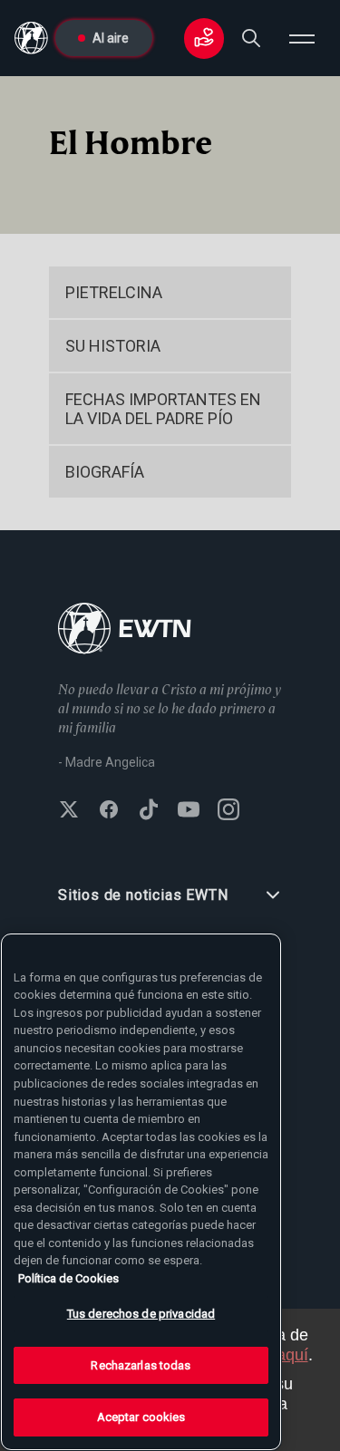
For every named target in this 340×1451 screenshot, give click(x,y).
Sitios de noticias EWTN (143, 895)
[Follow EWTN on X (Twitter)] (69, 811)
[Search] (251, 38)
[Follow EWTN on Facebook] (109, 811)
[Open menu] (301, 38)
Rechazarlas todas (140, 1365)
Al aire (110, 38)
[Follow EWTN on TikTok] (149, 811)
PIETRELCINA (113, 292)
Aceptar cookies (141, 1417)
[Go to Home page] (124, 630)
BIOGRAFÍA (104, 471)
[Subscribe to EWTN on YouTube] (188, 811)
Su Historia (112, 345)
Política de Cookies (68, 1278)
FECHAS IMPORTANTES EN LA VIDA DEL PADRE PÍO (163, 409)
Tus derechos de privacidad (141, 1313)
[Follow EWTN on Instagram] (228, 811)
